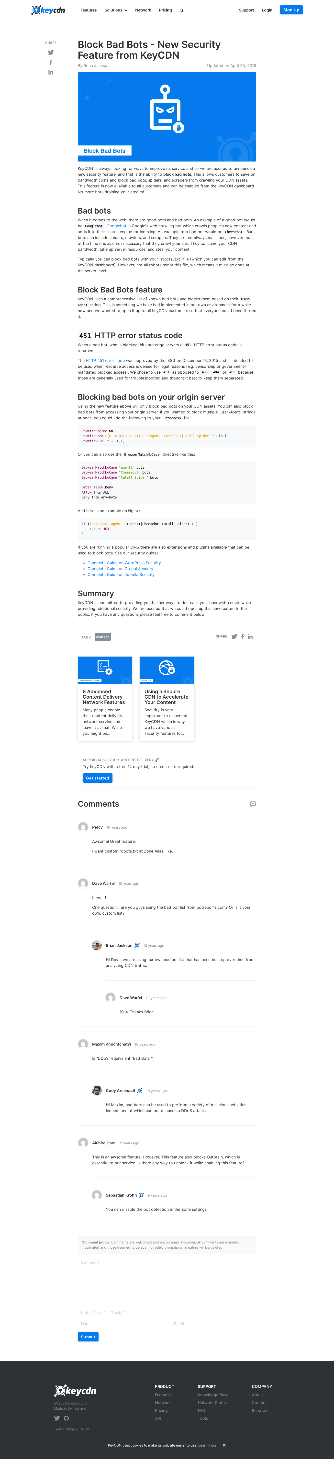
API (158, 1418)
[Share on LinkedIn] (50, 71)
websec (103, 637)
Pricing (165, 10)
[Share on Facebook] (51, 61)
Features (89, 10)
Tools (203, 1418)
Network (143, 10)
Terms (59, 1429)
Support (246, 10)
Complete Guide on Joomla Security (121, 574)
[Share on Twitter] (51, 52)
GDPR (84, 1429)
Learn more (207, 1445)
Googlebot (116, 225)
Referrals (260, 1410)
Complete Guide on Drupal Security (120, 568)
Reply (251, 827)
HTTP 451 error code (105, 360)
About (257, 1394)
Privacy (72, 1429)
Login (267, 10)
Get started (97, 778)
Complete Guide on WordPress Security (124, 562)
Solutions (113, 10)
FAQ (201, 1410)
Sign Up (291, 9)
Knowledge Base (213, 1394)
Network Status (212, 1402)
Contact (259, 1402)
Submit (88, 1336)
